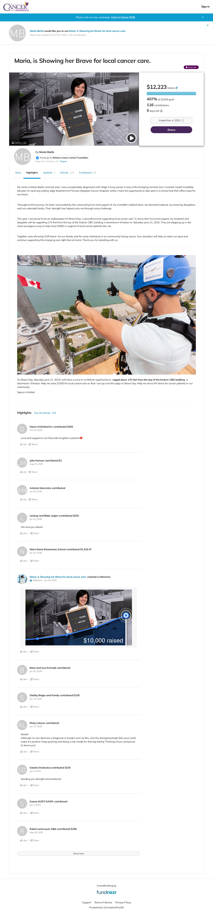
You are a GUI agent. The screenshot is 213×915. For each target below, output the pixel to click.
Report (63, 161)
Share (171, 129)
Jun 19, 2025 (36, 698)
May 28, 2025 (36, 832)
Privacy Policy (123, 902)
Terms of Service (103, 902)
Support (86, 902)
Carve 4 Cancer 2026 (123, 17)
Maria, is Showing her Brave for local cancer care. (97, 30)
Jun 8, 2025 (35, 771)
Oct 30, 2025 (36, 430)
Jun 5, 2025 (35, 805)
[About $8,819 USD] (176, 87)
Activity (67, 172)
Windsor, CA (52, 161)
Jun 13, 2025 (36, 726)
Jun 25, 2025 (36, 491)
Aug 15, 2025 (36, 464)
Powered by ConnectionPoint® (106, 907)
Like (24, 444)
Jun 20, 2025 (36, 552)
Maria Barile (37, 30)
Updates (49, 172)
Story (18, 172)
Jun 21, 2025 (36, 519)
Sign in (205, 6)
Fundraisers (87, 172)
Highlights (32, 172)
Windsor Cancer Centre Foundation (70, 157)
